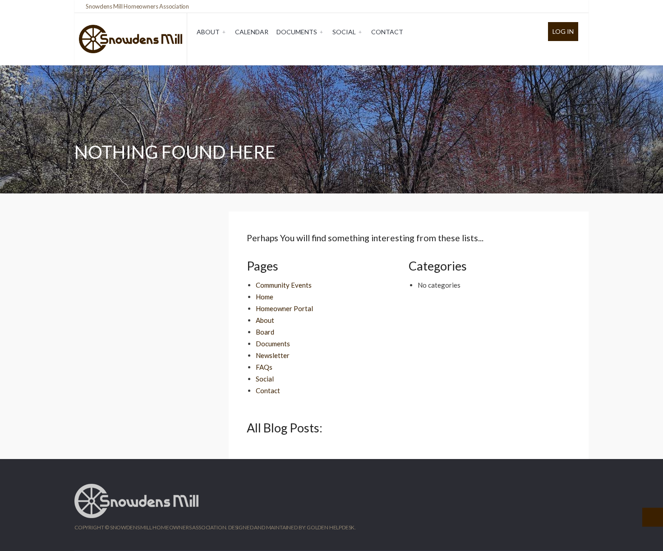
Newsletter (273, 355)
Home (264, 297)
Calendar (251, 32)
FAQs (264, 367)
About (208, 32)
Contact (387, 32)
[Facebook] (557, 6)
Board (265, 332)
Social (344, 32)
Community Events (284, 285)
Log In (563, 31)
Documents (296, 32)
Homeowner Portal (284, 308)
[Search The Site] (575, 6)
